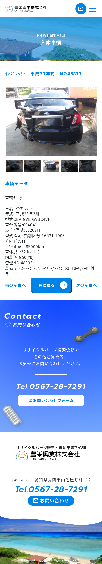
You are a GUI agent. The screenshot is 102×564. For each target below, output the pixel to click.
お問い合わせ (51, 500)
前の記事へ (15, 285)
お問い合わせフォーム (51, 400)
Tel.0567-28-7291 (51, 387)
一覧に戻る (50, 285)
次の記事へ (86, 285)
